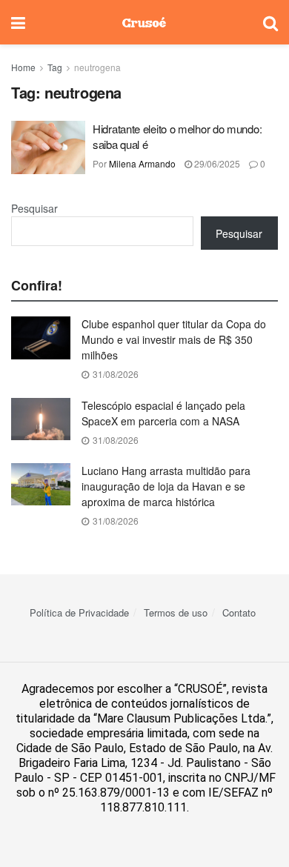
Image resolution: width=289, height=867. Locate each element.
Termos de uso (175, 612)
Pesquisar (34, 208)
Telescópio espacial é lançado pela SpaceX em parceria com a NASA (163, 413)
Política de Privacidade (79, 612)
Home (23, 67)
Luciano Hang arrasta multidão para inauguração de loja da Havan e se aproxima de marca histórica (166, 486)
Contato (239, 612)
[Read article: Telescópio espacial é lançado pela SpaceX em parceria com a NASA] (40, 419)
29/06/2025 (216, 163)
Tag (54, 67)
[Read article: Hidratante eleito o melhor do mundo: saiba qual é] (48, 147)
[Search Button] (270, 22)
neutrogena (97, 67)
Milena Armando (142, 163)
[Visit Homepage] (144, 22)
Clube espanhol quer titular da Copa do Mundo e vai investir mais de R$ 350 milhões (174, 339)
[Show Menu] (18, 22)
